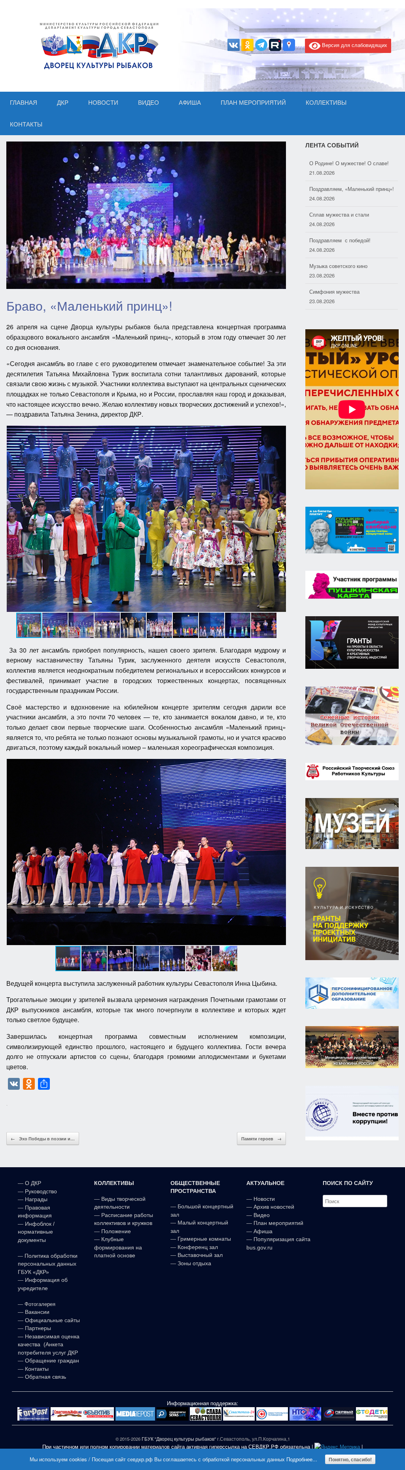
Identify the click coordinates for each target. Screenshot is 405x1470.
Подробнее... (301, 1459)
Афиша (263, 1231)
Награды (36, 1199)
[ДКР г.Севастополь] (97, 46)
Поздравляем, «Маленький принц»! (351, 163)
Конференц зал (198, 1247)
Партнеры (38, 1328)
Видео (262, 1215)
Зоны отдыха (194, 1263)
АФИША (190, 102)
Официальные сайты (52, 1320)
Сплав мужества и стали (339, 188)
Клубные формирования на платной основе (118, 1247)
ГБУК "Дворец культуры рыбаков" (179, 1439)
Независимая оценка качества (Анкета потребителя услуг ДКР (48, 1344)
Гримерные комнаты (204, 1239)
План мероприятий (278, 1223)
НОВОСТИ (103, 102)
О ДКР (33, 1183)
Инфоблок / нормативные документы (36, 1232)
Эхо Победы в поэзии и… (43, 1139)
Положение (116, 1231)
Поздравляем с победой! (340, 214)
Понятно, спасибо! (350, 1459)
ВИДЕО (148, 102)
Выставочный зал (200, 1255)
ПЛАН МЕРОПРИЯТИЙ (253, 102)
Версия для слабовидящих (353, 45)
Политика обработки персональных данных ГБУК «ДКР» (48, 1264)
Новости (264, 1199)
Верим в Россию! (329, 291)
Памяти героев (261, 1139)
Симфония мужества (334, 266)
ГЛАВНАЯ (23, 102)
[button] (279, 518)
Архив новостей (274, 1207)
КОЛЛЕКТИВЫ (326, 102)
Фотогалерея (40, 1304)
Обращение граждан (52, 1360)
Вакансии (37, 1312)
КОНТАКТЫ (26, 124)
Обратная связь (44, 1377)
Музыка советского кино (338, 240)
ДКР (62, 102)
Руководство (41, 1191)
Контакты (36, 1369)
